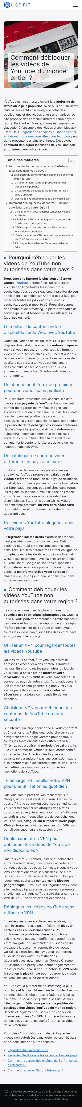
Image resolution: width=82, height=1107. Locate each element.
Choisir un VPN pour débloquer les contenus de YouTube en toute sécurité (43, 221)
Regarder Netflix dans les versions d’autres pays (42, 1055)
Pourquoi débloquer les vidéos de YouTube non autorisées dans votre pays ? (39, 168)
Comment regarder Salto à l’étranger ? (35, 1070)
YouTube (22, 283)
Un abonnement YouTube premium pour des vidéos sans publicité (41, 184)
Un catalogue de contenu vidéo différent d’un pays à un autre (41, 192)
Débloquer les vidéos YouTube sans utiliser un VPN (42, 245)
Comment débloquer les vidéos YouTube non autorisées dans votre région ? (38, 205)
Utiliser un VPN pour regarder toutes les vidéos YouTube (42, 213)
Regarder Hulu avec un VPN (28, 1050)
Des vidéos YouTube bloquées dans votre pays (42, 198)
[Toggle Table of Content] (70, 160)
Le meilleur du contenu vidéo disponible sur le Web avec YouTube (44, 176)
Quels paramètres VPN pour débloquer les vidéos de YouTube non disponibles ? (44, 237)
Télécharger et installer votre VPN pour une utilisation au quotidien (40, 229)
